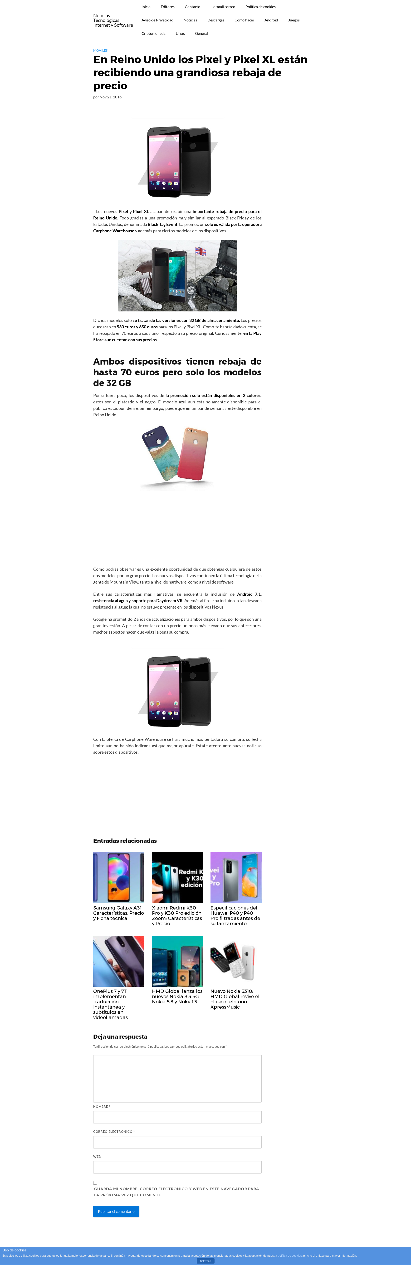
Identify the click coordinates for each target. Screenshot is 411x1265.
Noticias (190, 20)
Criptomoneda (154, 33)
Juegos (294, 20)
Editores (168, 6)
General (201, 33)
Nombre (101, 1106)
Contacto (192, 6)
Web (97, 1156)
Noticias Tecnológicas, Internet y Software (113, 20)
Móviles (100, 50)
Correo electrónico (114, 1131)
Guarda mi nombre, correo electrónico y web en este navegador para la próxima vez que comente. (176, 1191)
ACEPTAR (205, 1261)
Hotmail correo (222, 6)
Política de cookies (260, 6)
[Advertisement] (177, 529)
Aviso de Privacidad (157, 20)
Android (271, 20)
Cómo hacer (244, 20)
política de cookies (290, 1255)
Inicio (146, 6)
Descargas (215, 20)
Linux (180, 33)
